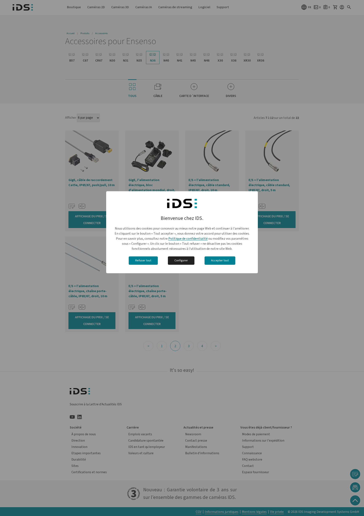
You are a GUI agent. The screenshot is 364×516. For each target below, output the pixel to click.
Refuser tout (143, 260)
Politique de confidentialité (188, 238)
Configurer (181, 260)
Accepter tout (220, 260)
